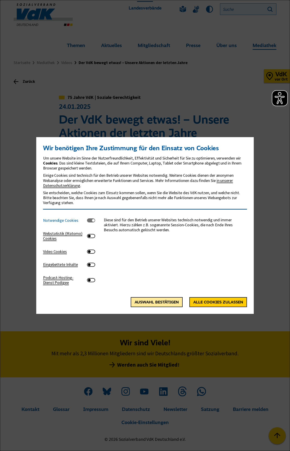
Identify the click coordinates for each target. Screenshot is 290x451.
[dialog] (145, 225)
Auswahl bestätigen (157, 302)
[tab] (65, 220)
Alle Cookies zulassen (218, 302)
